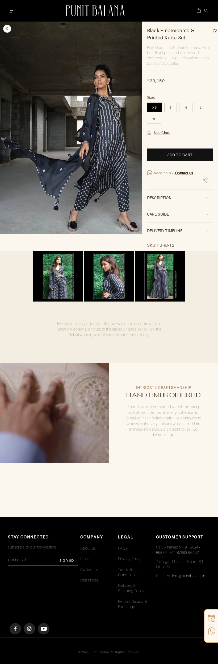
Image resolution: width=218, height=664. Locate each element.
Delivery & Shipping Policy (131, 588)
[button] (12, 10)
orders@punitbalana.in (186, 576)
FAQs (122, 548)
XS (154, 107)
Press (85, 558)
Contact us (183, 173)
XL (154, 119)
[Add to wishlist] (212, 30)
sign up (67, 560)
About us (88, 548)
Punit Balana (99, 652)
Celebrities (89, 580)
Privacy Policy (129, 558)
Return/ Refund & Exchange (132, 604)
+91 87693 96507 (184, 552)
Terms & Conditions (127, 572)
